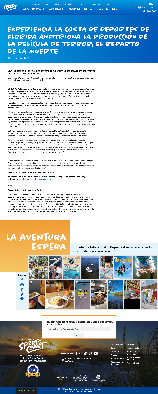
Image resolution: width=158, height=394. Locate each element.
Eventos (103, 9)
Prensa (114, 355)
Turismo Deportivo (40, 4)
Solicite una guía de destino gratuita (78, 359)
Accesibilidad (133, 363)
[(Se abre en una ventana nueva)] (22, 280)
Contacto (115, 351)
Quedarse (74, 9)
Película (130, 345)
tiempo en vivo (133, 348)
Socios (84, 4)
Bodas (57, 4)
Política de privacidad (131, 352)
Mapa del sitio (117, 345)
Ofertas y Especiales (102, 4)
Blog (114, 9)
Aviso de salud (117, 358)
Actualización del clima (117, 363)
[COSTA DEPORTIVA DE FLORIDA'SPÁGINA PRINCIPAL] (8, 7)
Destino (88, 9)
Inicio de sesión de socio (133, 358)
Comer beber (56, 9)
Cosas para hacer (32, 9)
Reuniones (70, 4)
